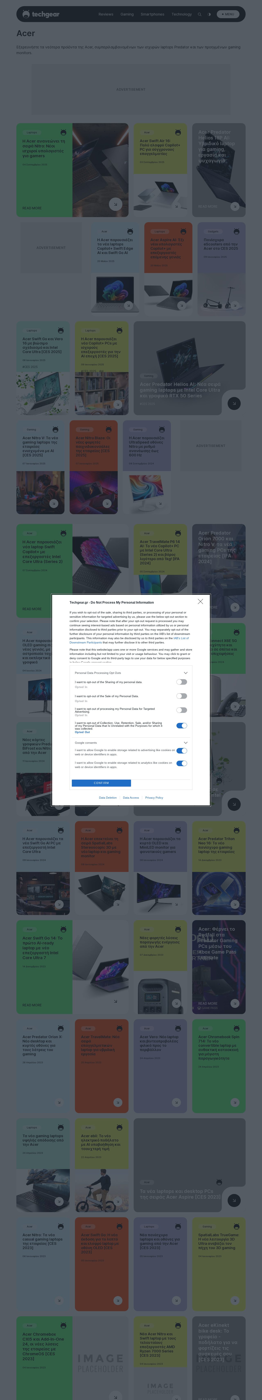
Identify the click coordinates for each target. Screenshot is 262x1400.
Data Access (131, 797)
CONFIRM (101, 783)
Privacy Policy (154, 797)
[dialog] (131, 700)
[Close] (202, 603)
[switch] (181, 682)
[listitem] (131, 673)
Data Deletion (108, 797)
